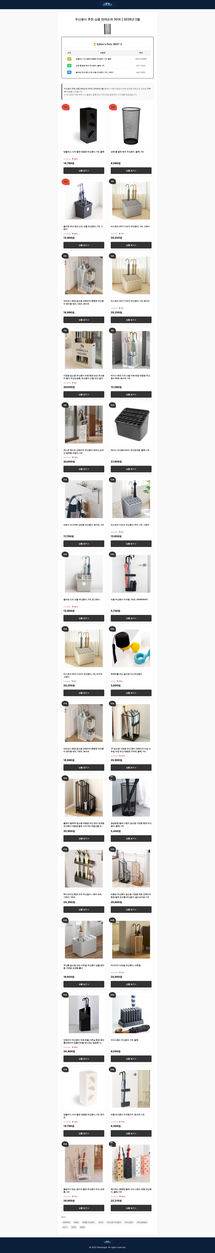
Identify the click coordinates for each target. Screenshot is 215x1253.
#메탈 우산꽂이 (89, 1222)
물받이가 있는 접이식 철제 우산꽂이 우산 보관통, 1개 (83, 1190)
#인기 (65, 1227)
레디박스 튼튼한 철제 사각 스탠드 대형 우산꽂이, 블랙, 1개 (131, 1190)
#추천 (74, 1227)
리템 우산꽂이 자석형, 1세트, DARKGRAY (129, 599)
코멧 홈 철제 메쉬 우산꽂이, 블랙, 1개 (127, 151)
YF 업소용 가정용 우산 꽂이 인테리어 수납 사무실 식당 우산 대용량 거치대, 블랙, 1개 (131, 750)
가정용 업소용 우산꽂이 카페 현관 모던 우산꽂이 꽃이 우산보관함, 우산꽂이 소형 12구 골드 (83, 377)
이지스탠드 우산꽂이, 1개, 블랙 (124, 1040)
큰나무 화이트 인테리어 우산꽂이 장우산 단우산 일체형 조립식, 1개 (83, 451)
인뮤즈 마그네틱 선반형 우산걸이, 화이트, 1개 (83, 525)
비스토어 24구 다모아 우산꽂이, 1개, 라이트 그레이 (82, 675)
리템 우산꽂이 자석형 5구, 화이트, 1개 (127, 1114)
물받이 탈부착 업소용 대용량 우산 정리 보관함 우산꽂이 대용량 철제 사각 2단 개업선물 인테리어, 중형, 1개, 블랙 (83, 824)
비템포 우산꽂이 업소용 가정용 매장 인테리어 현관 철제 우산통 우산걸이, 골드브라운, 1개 (131, 895)
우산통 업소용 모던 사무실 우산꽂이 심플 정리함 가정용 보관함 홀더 (83, 966)
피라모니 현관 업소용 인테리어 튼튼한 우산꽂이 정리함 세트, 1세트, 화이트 (83, 302)
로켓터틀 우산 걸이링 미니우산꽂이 (126, 674)
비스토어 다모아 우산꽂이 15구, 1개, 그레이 (130, 525)
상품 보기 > (84, 170)
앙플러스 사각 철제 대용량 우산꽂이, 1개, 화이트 (83, 1115)
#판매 (82, 1227)
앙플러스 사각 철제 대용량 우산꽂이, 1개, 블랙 (83, 151)
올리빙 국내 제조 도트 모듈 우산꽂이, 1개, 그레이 (83, 227)
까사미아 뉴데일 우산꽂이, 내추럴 (126, 965)
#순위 (101, 1222)
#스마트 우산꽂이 (114, 1222)
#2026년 (66, 1222)
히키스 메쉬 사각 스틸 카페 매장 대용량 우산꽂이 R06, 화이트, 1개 (130, 377)
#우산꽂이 (129, 1222)
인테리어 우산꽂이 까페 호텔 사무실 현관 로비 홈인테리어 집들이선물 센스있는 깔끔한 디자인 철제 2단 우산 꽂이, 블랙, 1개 (83, 1041)
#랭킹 (76, 1222)
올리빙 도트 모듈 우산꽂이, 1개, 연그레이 (81, 599)
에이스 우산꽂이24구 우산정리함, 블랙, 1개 (130, 450)
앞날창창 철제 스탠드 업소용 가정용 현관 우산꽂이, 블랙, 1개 (131, 824)
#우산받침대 (142, 1222)
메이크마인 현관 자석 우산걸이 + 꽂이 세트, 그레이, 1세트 (82, 895)
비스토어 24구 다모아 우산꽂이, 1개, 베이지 (130, 301)
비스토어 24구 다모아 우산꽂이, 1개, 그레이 (130, 226)
